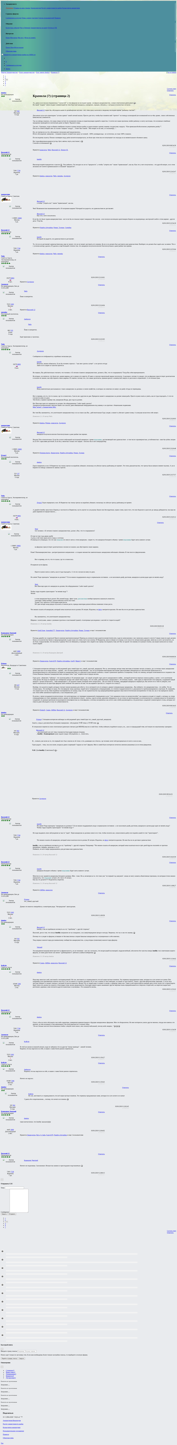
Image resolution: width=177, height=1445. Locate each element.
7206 (19, 984)
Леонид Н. (64, 150)
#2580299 (169, 796)
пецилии (60, 540)
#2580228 (172, 476)
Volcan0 (39, 947)
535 (12, 330)
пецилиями (98, 439)
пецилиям (47, 878)
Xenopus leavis (45, 453)
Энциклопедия (36, 8)
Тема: (3, 1188)
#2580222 (172, 420)
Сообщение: (5, 1212)
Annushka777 (50, 630)
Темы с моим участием (30, 18)
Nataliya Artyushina (46, 227)
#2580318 (101, 1084)
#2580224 (172, 450)
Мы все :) (21, 38)
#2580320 (125, 1108)
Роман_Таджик (59, 227)
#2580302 (172, 887)
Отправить (12, 1214)
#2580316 (172, 1031)
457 (18, 685)
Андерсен (67, 176)
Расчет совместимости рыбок (51, 8)
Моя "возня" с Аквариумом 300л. (44, 407)
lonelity (39, 159)
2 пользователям (83, 710)
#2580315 (172, 991)
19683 (20, 218)
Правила (57, 18)
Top (2, 1443)
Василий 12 (41, 110)
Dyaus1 (39, 503)
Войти (8, 69)
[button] (3, 93)
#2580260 (172, 658)
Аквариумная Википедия (12, 1420)
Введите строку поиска (9, 1351)
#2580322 (101, 1132)
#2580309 (172, 960)
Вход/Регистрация (17, 47)
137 (18, 473)
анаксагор (43, 150)
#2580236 (160, 628)
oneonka (60, 176)
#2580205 (172, 251)
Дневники (9, 8)
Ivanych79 (52, 661)
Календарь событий (13, 28)
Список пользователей (46, 18)
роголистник (82, 599)
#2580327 (101, 1175)
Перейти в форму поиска (9, 1358)
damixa (42, 176)
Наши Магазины (11, 38)
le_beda (42, 1135)
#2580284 (172, 707)
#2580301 (172, 859)
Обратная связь (11, 51)
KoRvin (26, 1041)
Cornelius (68, 227)
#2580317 (101, 1059)
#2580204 (172, 225)
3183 (12, 304)
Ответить (170, 90)
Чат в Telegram (25, 28)
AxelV (72, 661)
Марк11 (78, 661)
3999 (18, 651)
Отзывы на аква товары (22, 8)
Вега (38, 1135)
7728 (18, 170)
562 (18, 111)
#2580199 (172, 173)
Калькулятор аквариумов (71, 8)
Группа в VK (52, 28)
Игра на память (30, 38)
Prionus (47, 423)
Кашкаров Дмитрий (31, 1160)
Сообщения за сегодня (13, 18)
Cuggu (48, 710)
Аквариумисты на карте (39, 28)
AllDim (53, 710)
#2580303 (101, 917)
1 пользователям (100, 630)
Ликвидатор (55, 453)
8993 (12, 278)
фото (100, 609)
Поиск (8, 47)
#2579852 (172, 147)
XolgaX (42, 710)
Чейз (49, 150)
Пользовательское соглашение (13, 1431)
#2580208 (101, 279)
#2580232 (172, 519)
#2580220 (101, 341)
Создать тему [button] (171, 89)
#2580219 (101, 307)
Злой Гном (41, 630)
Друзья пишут (11, 1378)
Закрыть (4, 1214)
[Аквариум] (19, 55)
